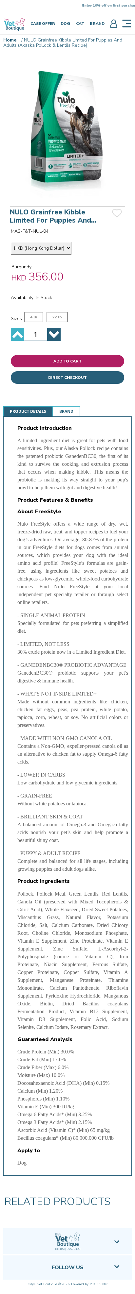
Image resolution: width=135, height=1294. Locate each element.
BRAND (97, 23)
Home (10, 40)
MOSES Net (98, 1284)
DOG (65, 23)
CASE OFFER (42, 23)
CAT (80, 23)
